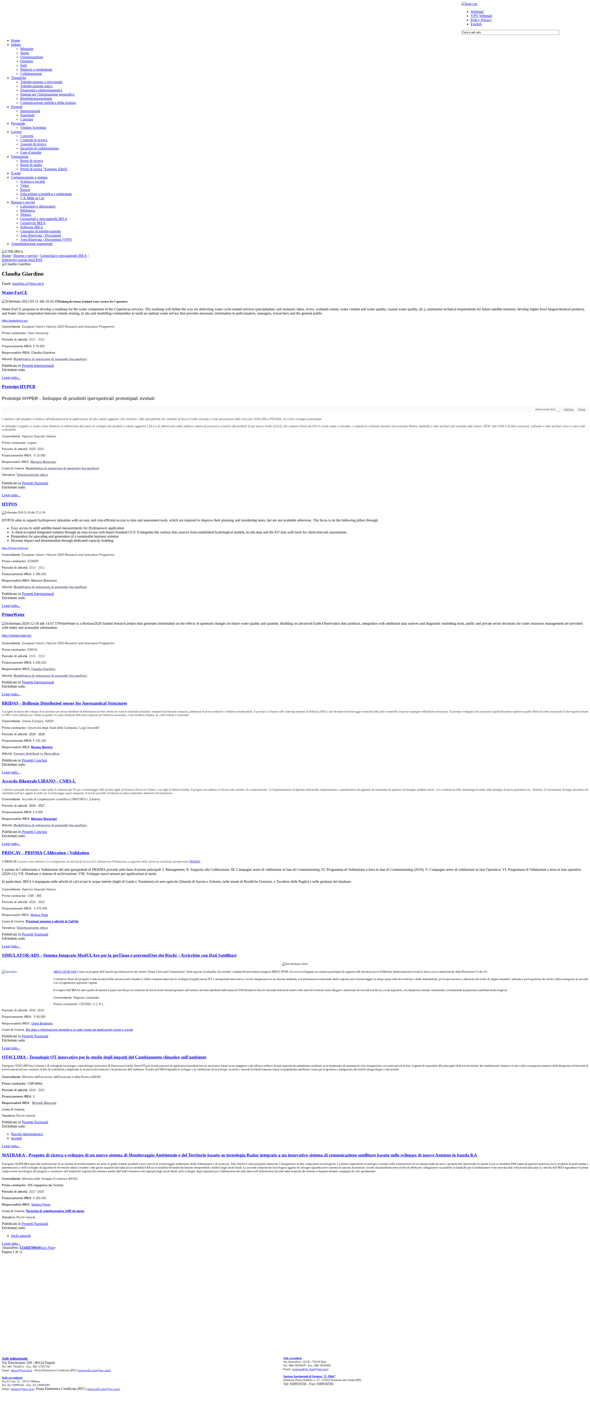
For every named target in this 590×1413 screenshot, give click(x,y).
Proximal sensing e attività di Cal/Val (52, 921)
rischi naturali (21, 1236)
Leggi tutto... (11, 378)
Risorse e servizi (25, 256)
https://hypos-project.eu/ (15, 548)
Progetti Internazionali (38, 366)
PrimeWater (13, 614)
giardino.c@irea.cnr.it (28, 284)
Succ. (44, 1248)
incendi (16, 1138)
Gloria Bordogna (42, 1023)
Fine (51, 1248)
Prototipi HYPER (18, 386)
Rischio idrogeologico (27, 1134)
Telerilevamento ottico (32, 475)
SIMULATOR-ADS (65, 971)
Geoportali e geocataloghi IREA (63, 256)
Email (581, 409)
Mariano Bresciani (43, 462)
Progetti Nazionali (35, 483)
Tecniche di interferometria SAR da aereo (55, 1211)
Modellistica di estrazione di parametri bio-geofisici (62, 468)
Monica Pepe (39, 915)
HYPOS (9, 504)
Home (6, 256)
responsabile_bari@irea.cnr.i (310, 1369)
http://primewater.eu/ (17, 635)
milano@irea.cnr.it (22, 1389)
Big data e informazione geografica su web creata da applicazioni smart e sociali (79, 1029)
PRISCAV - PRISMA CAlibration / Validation (45, 852)
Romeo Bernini (42, 747)
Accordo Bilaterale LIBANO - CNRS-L (39, 781)
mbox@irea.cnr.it (21, 1370)
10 (38, 1248)
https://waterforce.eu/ (15, 320)
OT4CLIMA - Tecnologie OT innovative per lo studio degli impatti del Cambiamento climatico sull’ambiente (104, 1057)
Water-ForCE (15, 292)
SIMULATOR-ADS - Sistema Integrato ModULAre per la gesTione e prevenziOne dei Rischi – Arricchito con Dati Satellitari (119, 955)
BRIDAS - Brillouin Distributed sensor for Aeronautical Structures (64, 703)
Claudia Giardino (43, 669)
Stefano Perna (40, 1204)
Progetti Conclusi (34, 760)
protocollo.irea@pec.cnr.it (94, 1370)
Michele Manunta (44, 1103)
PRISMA (194, 861)
